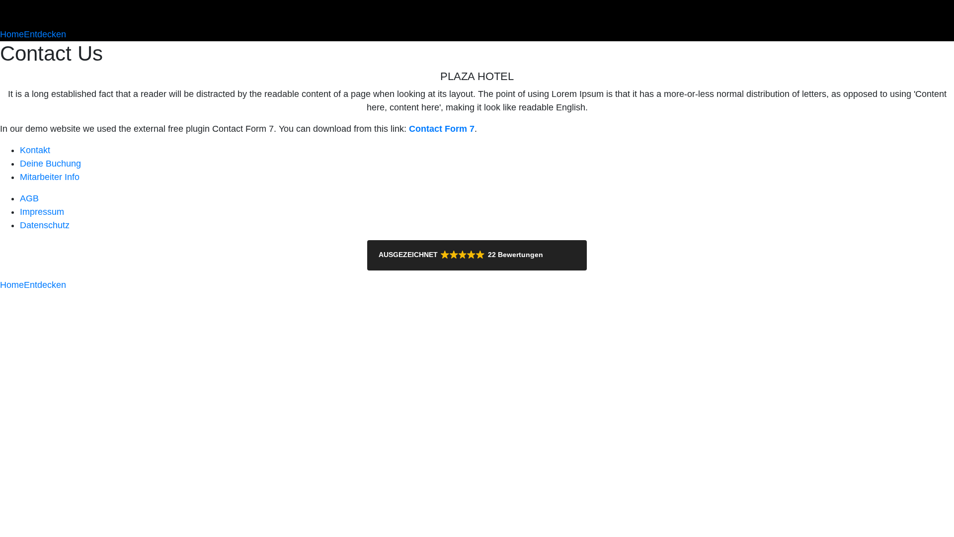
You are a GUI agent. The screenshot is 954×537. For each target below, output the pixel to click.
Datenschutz (45, 225)
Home (12, 34)
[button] (477, 255)
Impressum (42, 212)
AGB (29, 198)
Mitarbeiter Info (50, 177)
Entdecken (45, 34)
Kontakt (35, 150)
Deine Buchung (50, 164)
